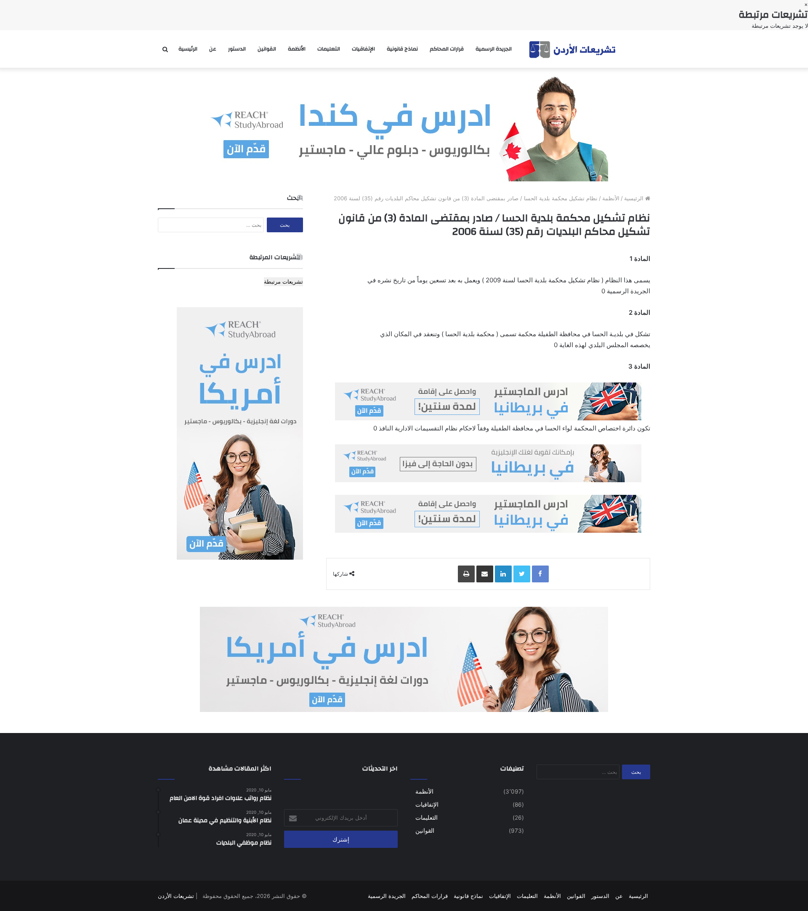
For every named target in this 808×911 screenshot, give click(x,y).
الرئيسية (187, 49)
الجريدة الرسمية (494, 49)
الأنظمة (297, 49)
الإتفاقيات (363, 49)
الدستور (237, 49)
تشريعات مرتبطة (283, 281)
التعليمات (328, 49)
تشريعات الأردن (176, 895)
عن (212, 49)
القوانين (267, 49)
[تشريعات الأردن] (573, 49)
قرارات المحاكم (447, 49)
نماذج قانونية (402, 49)
